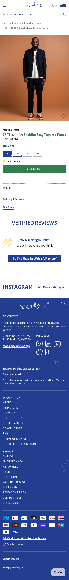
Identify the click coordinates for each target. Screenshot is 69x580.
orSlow (8, 456)
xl (38, 153)
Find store (10, 407)
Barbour (9, 471)
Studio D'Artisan (14, 492)
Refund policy (13, 418)
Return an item (13, 423)
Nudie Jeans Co (13, 461)
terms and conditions (44, 380)
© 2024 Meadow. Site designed (24, 538)
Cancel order (12, 428)
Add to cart (34, 576)
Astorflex (10, 466)
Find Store (8, 207)
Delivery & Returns (13, 199)
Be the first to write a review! (35, 258)
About (7, 402)
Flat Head (10, 487)
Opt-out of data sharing (20, 443)
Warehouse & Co (14, 482)
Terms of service (15, 438)
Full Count (11, 477)
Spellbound (11, 502)
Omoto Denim (12, 497)
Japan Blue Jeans (32, 23)
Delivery (9, 412)
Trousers (16, 23)
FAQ (5, 433)
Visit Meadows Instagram (51, 287)
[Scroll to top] (64, 303)
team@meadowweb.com (16, 345)
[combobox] (34, 14)
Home (6, 23)
